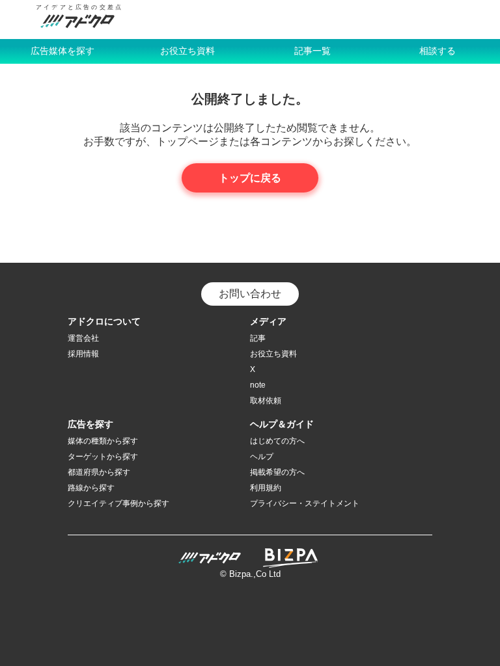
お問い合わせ (250, 293)
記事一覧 (312, 51)
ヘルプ (261, 456)
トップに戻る (250, 177)
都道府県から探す (99, 472)
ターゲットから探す (103, 456)
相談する (437, 51)
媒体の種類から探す (103, 441)
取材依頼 (265, 400)
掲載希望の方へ (277, 472)
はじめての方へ (277, 441)
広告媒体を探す (62, 51)
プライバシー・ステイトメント (304, 503)
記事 (258, 338)
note (258, 385)
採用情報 (83, 353)
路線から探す (91, 487)
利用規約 (265, 487)
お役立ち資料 (187, 51)
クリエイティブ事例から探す (118, 503)
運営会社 (83, 338)
